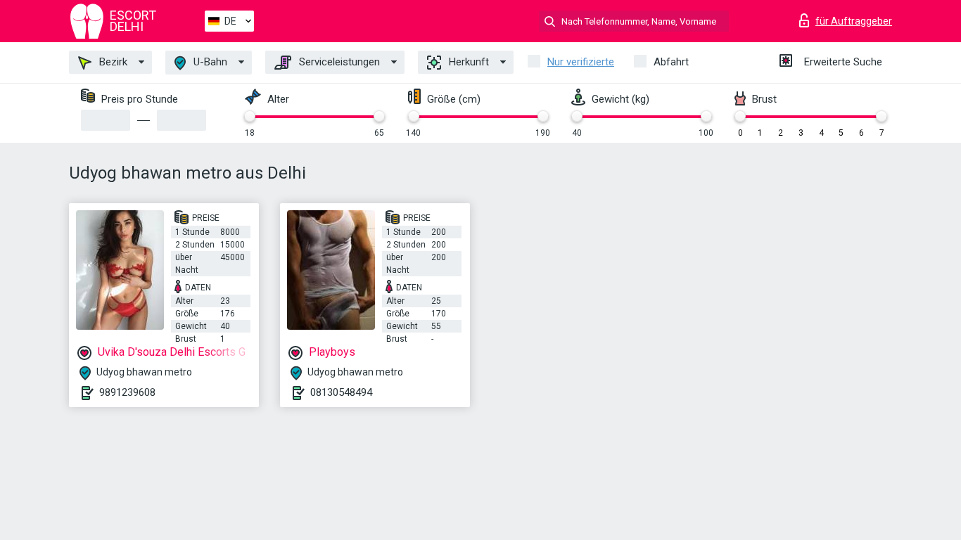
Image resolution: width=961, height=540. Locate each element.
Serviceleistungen (338, 62)
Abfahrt (671, 62)
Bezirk (111, 62)
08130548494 (341, 392)
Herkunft (467, 62)
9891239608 (127, 392)
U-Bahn (209, 62)
